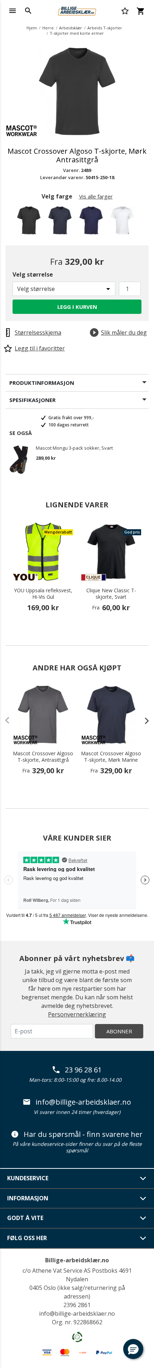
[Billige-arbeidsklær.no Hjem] (77, 10)
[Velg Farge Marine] (92, 222)
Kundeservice (27, 1178)
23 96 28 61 (83, 1070)
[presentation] (143, 720)
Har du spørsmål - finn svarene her (83, 1134)
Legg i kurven (77, 306)
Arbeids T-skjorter (104, 27)
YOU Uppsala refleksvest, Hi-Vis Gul (43, 593)
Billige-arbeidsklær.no (77, 1260)
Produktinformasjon (41, 382)
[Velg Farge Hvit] (124, 222)
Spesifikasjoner (32, 399)
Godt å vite (25, 1218)
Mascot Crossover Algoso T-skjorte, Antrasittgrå (43, 756)
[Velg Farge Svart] (30, 222)
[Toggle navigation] (12, 10)
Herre (48, 27)
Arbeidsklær (70, 27)
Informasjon (27, 1198)
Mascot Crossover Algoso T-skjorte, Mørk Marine (111, 756)
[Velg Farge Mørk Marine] (61, 222)
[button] (133, 1349)
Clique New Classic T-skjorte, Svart (111, 593)
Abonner (119, 1031)
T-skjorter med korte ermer (77, 33)
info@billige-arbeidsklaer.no (83, 1102)
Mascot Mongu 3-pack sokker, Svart (74, 448)
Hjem (32, 27)
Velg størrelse (33, 274)
